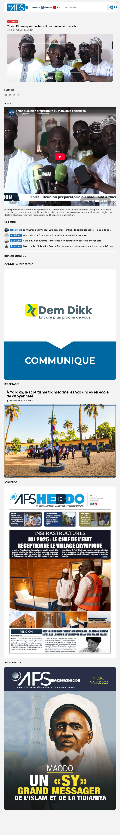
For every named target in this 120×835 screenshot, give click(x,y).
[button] (117, 2)
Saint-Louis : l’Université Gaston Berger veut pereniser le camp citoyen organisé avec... (69, 246)
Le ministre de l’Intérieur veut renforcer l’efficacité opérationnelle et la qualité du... (67, 229)
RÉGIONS (48, 7)
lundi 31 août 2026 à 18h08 (21, 401)
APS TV (59, 7)
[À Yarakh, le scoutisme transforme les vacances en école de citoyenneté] (60, 441)
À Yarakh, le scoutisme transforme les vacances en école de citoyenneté (62, 240)
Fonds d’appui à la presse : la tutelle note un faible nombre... (55, 235)
